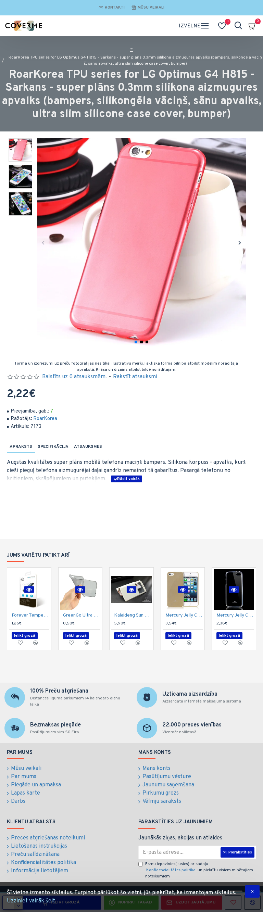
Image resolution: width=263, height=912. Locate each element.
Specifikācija (53, 446)
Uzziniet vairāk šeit (31, 901)
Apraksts (21, 446)
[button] (43, 243)
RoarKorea (45, 419)
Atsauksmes (88, 446)
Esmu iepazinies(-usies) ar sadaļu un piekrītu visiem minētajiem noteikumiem (199, 870)
